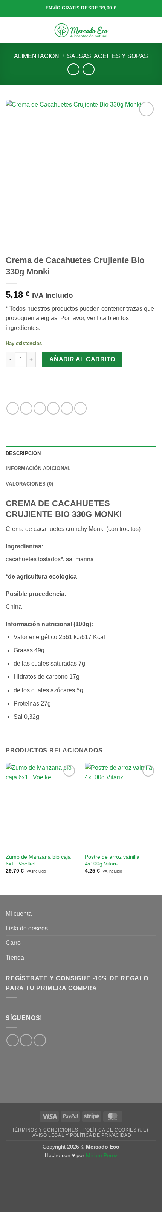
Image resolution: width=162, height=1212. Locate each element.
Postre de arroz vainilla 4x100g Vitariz (112, 860)
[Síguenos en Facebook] (12, 1040)
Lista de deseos (27, 928)
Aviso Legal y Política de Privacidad (81, 1135)
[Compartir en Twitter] (40, 408)
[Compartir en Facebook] (26, 408)
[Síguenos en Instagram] (26, 1040)
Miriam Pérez (102, 1155)
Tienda (15, 957)
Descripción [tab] (23, 453)
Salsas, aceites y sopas (107, 56)
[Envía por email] (53, 408)
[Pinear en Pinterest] (67, 408)
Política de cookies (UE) (115, 1130)
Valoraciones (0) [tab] (29, 484)
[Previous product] (88, 69)
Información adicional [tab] (38, 468)
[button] (10, 29)
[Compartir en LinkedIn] (80, 408)
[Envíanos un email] (40, 1040)
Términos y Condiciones (45, 1130)
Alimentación (36, 56)
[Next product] (73, 69)
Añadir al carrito (82, 359)
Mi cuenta (19, 913)
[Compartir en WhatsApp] (12, 408)
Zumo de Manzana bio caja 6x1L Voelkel (38, 860)
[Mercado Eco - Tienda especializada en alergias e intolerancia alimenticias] (81, 30)
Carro (13, 943)
